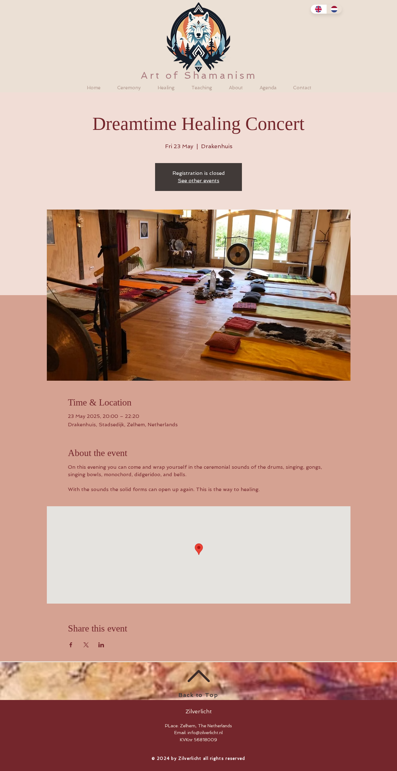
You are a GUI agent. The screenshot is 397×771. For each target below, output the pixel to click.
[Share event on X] (86, 644)
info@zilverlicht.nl (205, 732)
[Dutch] (334, 9)
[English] (318, 9)
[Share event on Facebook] (71, 644)
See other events (198, 181)
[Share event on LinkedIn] (101, 644)
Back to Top (198, 695)
